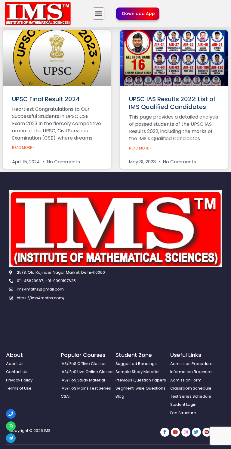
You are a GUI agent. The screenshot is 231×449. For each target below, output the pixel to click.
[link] (38, 14)
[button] (99, 14)
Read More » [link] (23, 147)
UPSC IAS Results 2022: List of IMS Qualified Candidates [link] (172, 103)
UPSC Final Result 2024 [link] (46, 99)
